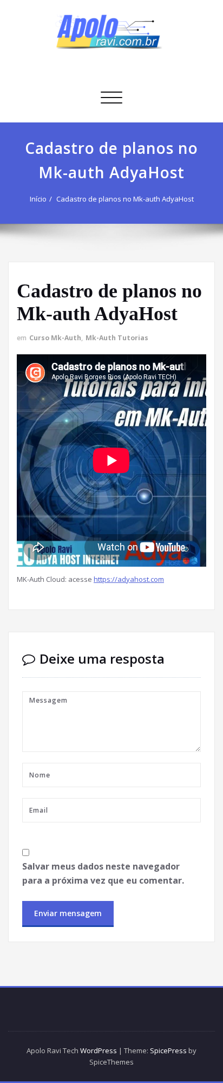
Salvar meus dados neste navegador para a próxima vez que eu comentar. (103, 873)
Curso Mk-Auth (55, 337)
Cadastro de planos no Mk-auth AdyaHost (125, 199)
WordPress (98, 1050)
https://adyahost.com (129, 579)
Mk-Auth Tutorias (117, 337)
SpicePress (168, 1050)
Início (38, 199)
